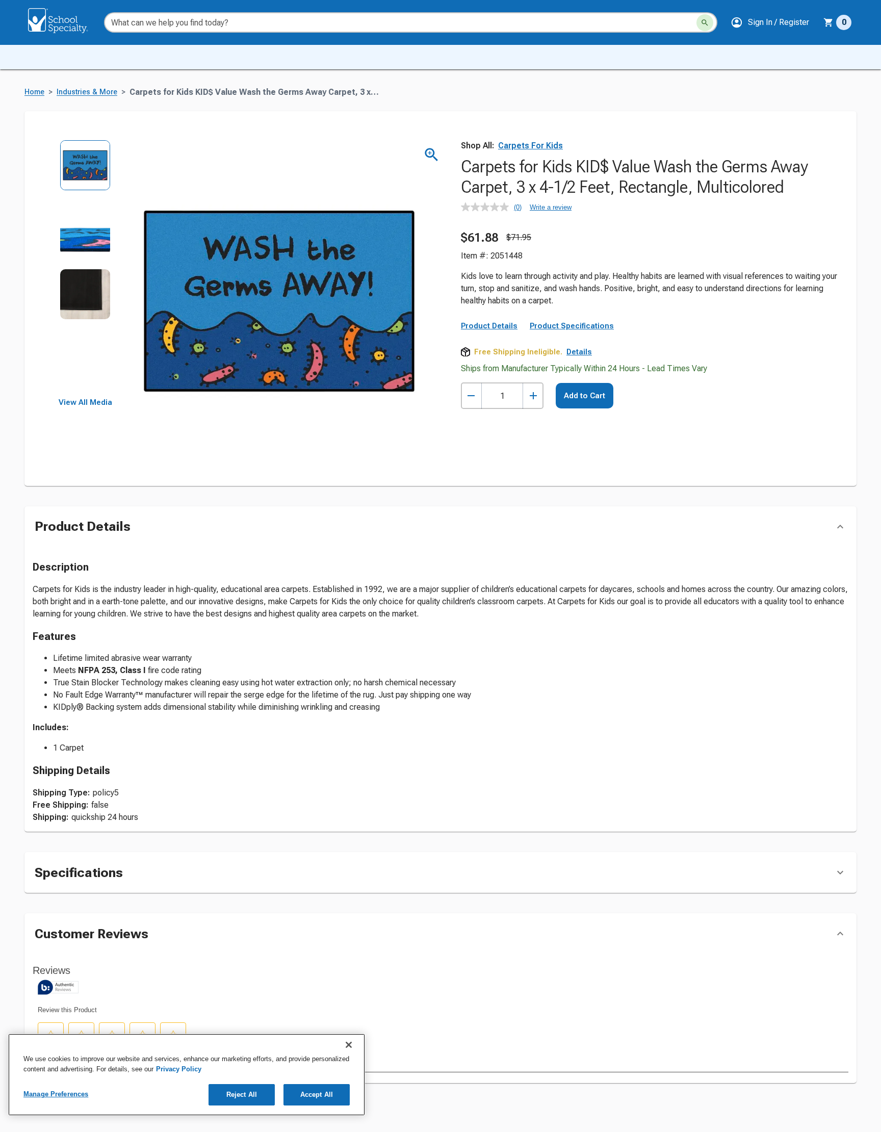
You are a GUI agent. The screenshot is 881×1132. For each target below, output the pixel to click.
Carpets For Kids (530, 145)
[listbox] (85, 269)
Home (34, 92)
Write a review (551, 207)
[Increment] (533, 396)
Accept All (316, 1094)
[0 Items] (828, 22)
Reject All (241, 1094)
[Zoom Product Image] (431, 155)
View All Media (85, 402)
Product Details (489, 325)
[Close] (349, 1045)
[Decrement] (471, 396)
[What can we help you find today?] (704, 22)
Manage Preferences (55, 1094)
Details (579, 351)
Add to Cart (584, 395)
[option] (85, 172)
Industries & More (87, 92)
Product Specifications (572, 325)
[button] (770, 22)
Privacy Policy (178, 1069)
